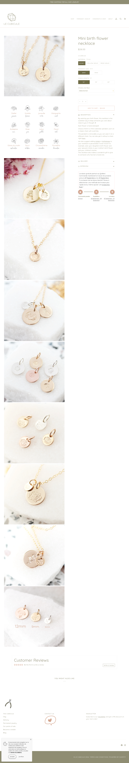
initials (97, 141)
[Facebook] (122, 745)
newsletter (101, 717)
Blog (4, 733)
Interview (84, 166)
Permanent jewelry (10, 723)
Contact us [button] (49, 714)
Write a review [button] (109, 665)
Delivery (84, 161)
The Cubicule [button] (8, 714)
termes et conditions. (16, 752)
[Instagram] (125, 745)
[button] (73, 18)
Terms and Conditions (99, 757)
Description (85, 115)
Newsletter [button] (91, 714)
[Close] (31, 739)
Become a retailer (9, 729)
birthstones (106, 141)
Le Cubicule (82, 55)
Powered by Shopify (117, 757)
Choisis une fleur (84, 88)
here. (83, 138)
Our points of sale (9, 726)
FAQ (4, 717)
